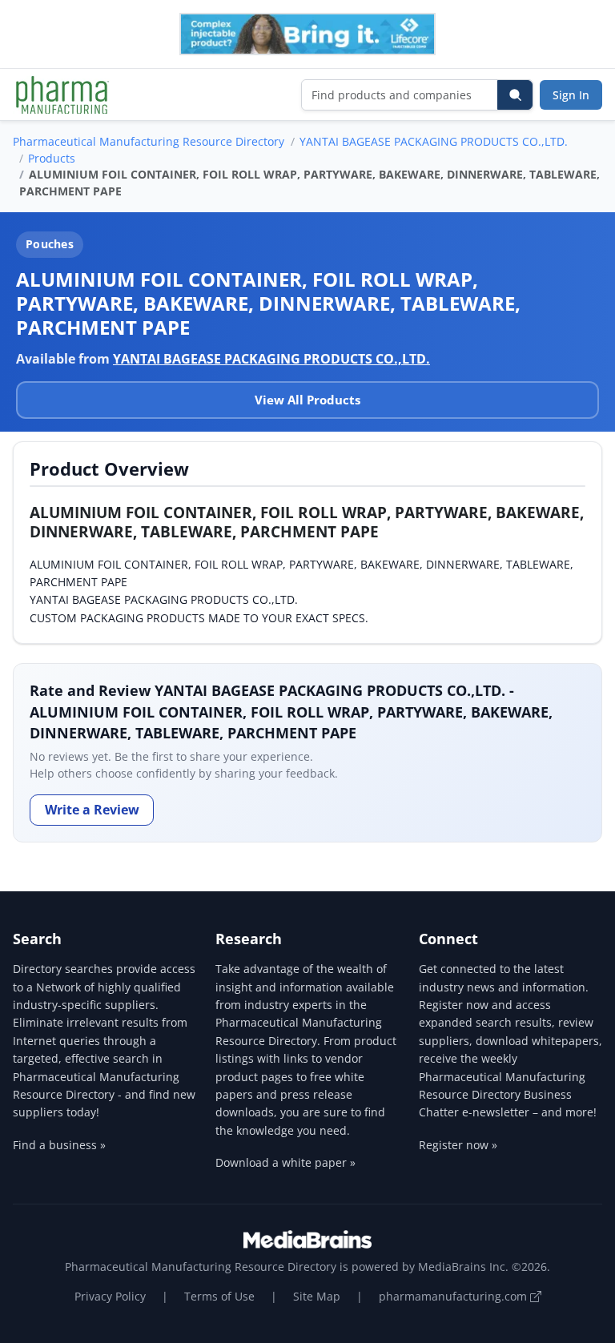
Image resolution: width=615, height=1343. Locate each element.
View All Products (307, 400)
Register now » (458, 1144)
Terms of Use (219, 1296)
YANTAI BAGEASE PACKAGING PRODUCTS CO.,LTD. (433, 141)
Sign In (571, 95)
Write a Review (92, 809)
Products (51, 158)
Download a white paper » (285, 1162)
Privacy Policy (110, 1296)
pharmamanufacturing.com (454, 1296)
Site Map (316, 1296)
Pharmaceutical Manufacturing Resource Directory (148, 141)
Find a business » (59, 1144)
